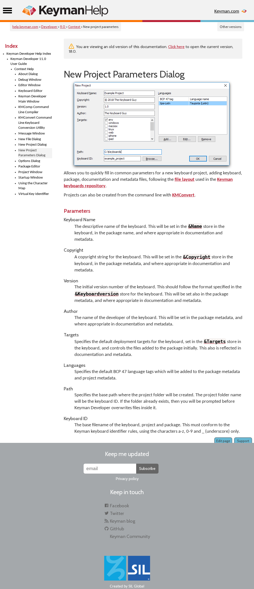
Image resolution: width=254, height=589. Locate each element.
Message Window (31, 133)
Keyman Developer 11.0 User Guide (28, 61)
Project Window (30, 172)
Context (74, 27)
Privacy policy (127, 478)
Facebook (119, 506)
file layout (184, 179)
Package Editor (29, 166)
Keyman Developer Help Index (28, 54)
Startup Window (30, 178)
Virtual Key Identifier (33, 194)
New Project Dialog (32, 145)
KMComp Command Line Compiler (33, 109)
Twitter (117, 513)
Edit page (223, 441)
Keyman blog (122, 521)
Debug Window (29, 80)
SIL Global (136, 587)
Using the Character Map (33, 186)
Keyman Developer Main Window (32, 99)
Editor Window (29, 85)
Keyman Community (130, 536)
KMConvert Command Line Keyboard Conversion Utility (35, 123)
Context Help (24, 69)
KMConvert (183, 195)
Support (243, 441)
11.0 (63, 27)
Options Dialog (29, 161)
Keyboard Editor (30, 91)
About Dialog (28, 74)
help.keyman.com (25, 27)
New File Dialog (29, 139)
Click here (176, 46)
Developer (49, 27)
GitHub (117, 529)
